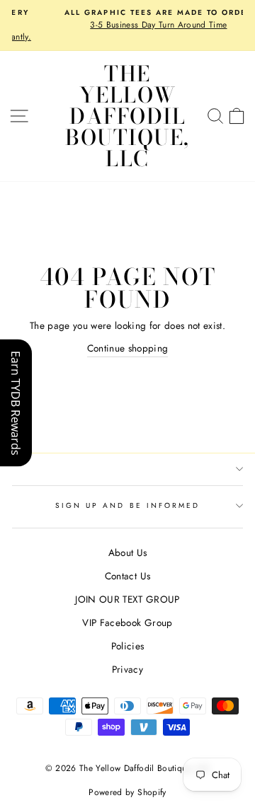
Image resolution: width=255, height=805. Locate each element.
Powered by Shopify (127, 792)
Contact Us (127, 576)
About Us (127, 552)
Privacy (127, 669)
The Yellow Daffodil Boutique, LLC (127, 116)
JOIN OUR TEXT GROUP (127, 599)
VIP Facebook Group (127, 622)
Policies (127, 646)
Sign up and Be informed (127, 505)
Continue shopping (128, 348)
